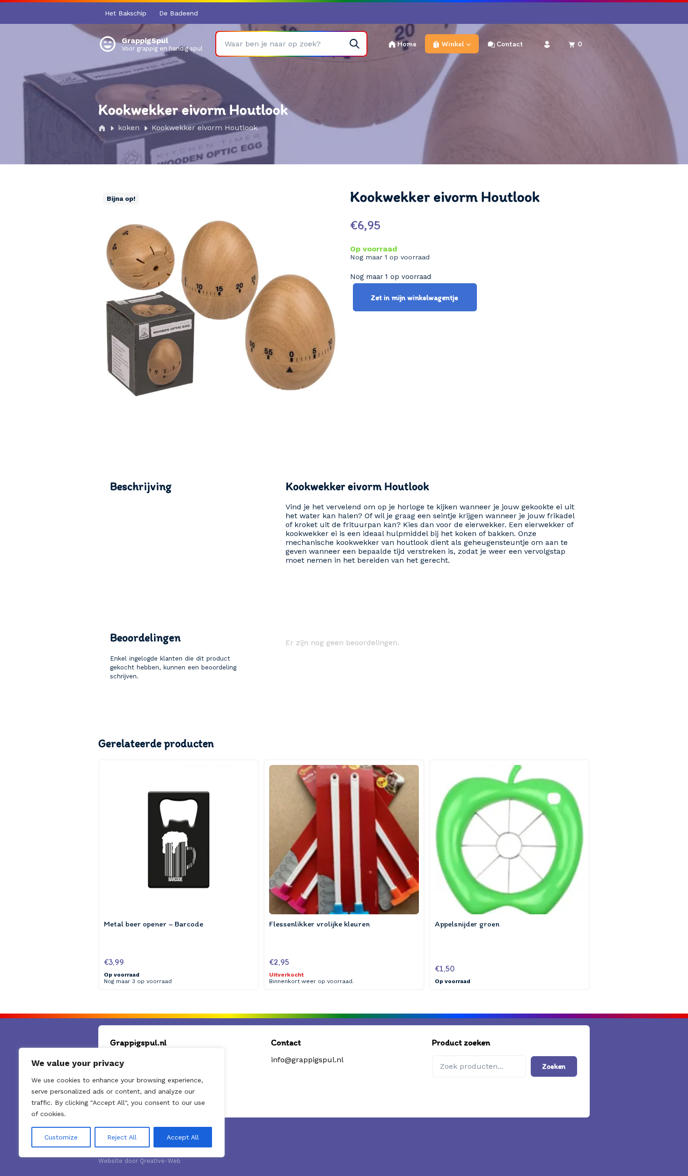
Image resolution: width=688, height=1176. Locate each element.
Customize (61, 1137)
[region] (122, 1102)
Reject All (122, 1137)
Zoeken (553, 1066)
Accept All (183, 1137)
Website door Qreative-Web (139, 1160)
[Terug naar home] (107, 43)
